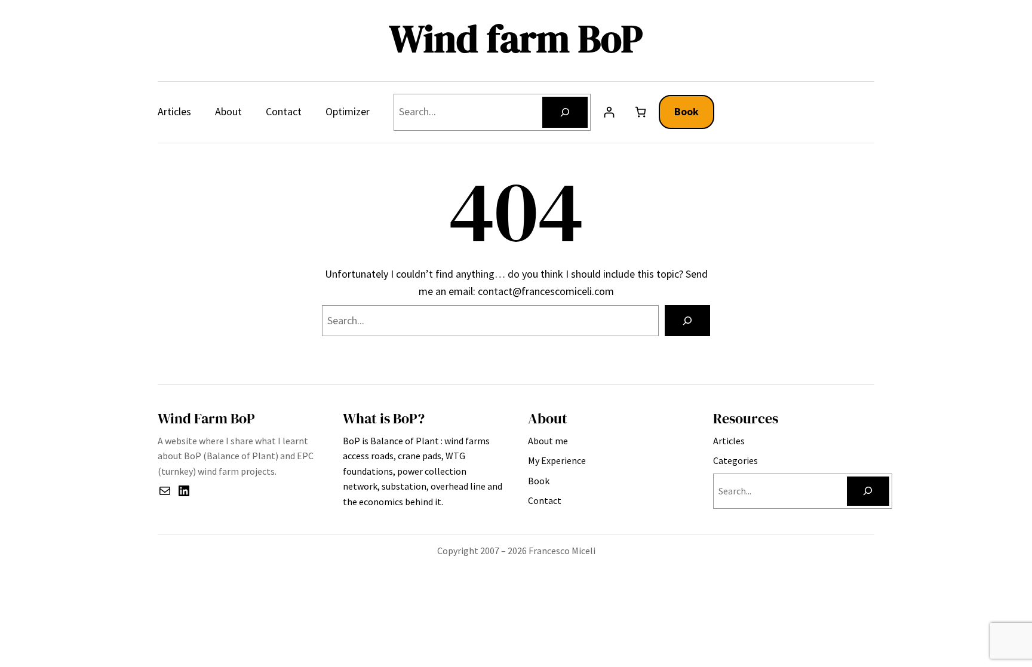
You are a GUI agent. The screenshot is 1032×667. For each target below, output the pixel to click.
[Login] (608, 112)
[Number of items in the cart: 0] (640, 112)
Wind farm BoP (516, 38)
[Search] (565, 112)
